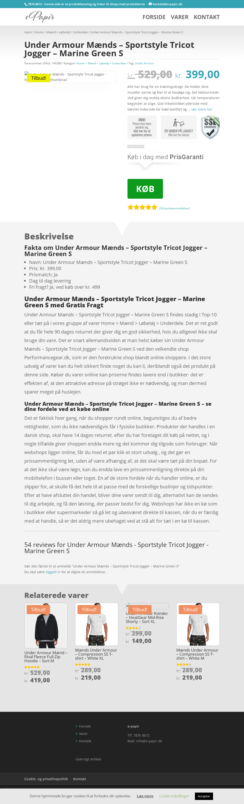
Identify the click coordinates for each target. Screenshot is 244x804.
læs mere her (202, 109)
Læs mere (145, 796)
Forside (154, 18)
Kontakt (207, 18)
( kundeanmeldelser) (174, 208)
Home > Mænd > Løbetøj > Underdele (61, 32)
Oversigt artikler (89, 759)
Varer (179, 18)
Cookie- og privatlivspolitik (46, 779)
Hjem (28, 32)
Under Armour (144, 63)
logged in (53, 572)
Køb (145, 189)
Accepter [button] (204, 796)
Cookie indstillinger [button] (174, 796)
